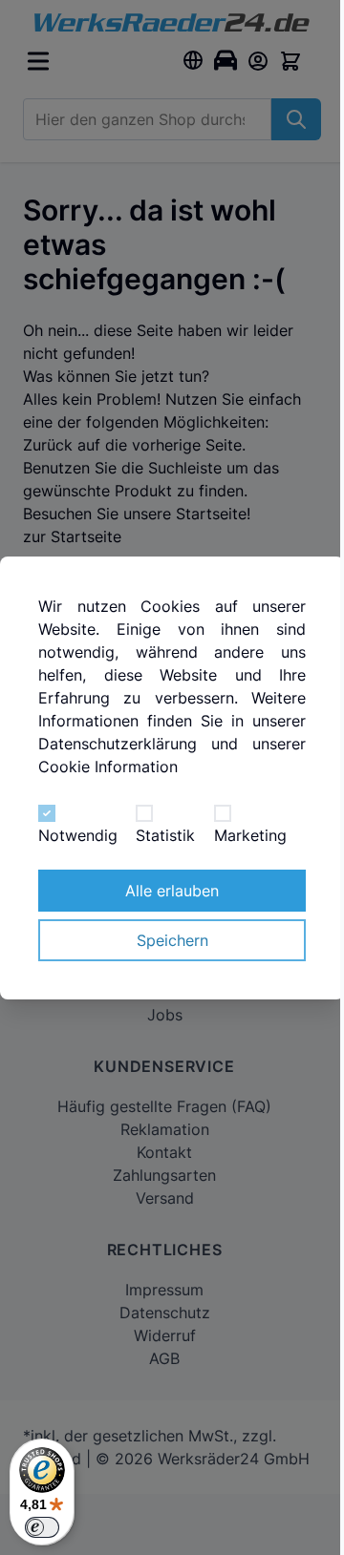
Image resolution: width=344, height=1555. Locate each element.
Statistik (165, 835)
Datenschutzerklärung (117, 743)
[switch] (42, 1527)
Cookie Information (108, 766)
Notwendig (78, 835)
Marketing (250, 835)
